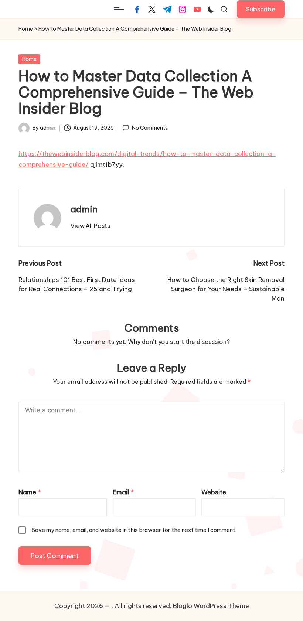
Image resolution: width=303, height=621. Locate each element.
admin (84, 209)
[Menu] (118, 9)
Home (25, 28)
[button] (261, 9)
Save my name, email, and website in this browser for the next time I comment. (134, 529)
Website (213, 492)
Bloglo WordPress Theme (211, 606)
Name (29, 492)
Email (123, 492)
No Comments (149, 127)
